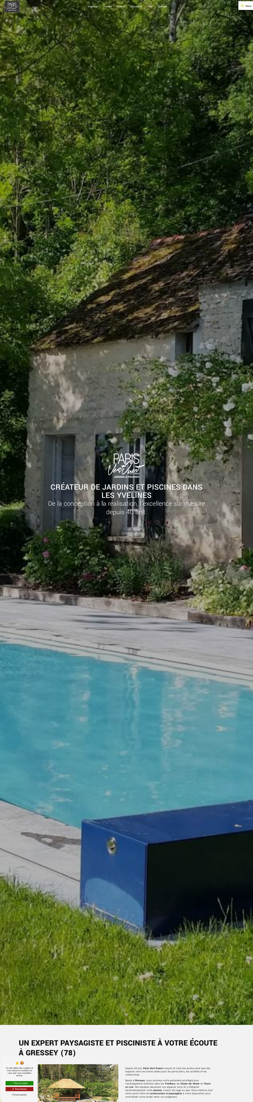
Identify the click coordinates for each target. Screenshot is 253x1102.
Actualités (136, 6)
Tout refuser (20, 1089)
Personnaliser (19, 1095)
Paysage (93, 6)
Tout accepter (20, 1083)
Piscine (108, 6)
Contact (162, 6)
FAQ (149, 6)
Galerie (121, 6)
